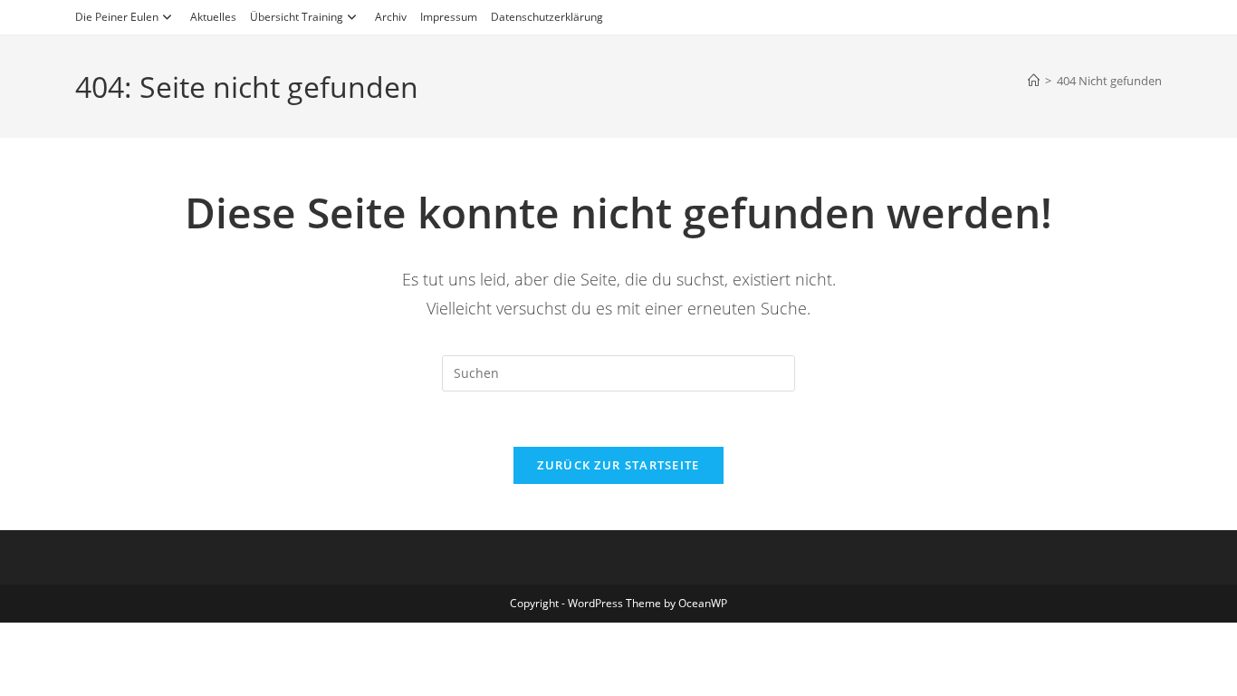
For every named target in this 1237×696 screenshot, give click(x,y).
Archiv (391, 16)
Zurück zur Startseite (618, 465)
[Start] (1034, 80)
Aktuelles (213, 16)
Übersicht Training (296, 16)
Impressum (448, 16)
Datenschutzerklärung (547, 16)
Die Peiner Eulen (116, 16)
